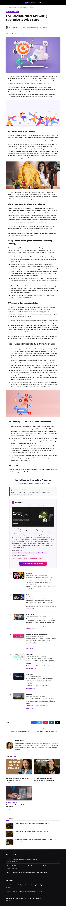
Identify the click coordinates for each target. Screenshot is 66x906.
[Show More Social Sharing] (23, 33)
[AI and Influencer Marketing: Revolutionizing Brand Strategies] (47, 766)
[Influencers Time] (33, 2)
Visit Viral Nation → (31, 628)
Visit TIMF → (29, 648)
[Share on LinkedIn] (20, 33)
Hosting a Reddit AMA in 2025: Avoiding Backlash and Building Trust (35, 839)
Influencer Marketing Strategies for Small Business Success (17, 779)
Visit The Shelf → (30, 589)
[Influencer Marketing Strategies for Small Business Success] (19, 766)
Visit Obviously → (31, 708)
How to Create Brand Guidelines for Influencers (17, 806)
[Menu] (7, 2)
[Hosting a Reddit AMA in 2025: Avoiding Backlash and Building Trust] (9, 842)
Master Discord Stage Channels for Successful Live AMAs (32, 831)
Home (7, 7)
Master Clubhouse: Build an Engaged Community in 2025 (32, 823)
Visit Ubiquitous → (31, 688)
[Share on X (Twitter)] (15, 33)
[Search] (59, 2)
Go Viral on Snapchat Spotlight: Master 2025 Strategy (22, 859)
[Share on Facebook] (12, 33)
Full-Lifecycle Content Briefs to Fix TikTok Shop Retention (23, 898)
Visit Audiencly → (31, 608)
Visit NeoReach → (31, 668)
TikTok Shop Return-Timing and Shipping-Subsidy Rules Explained (26, 885)
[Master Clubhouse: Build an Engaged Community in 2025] (9, 826)
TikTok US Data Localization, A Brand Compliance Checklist (24, 891)
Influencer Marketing (12, 11)
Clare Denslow (14, 27)
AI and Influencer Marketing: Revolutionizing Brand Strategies (44, 779)
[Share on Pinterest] (17, 33)
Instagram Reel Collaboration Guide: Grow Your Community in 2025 (26, 866)
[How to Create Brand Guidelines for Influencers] (19, 793)
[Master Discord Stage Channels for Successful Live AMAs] (9, 834)
